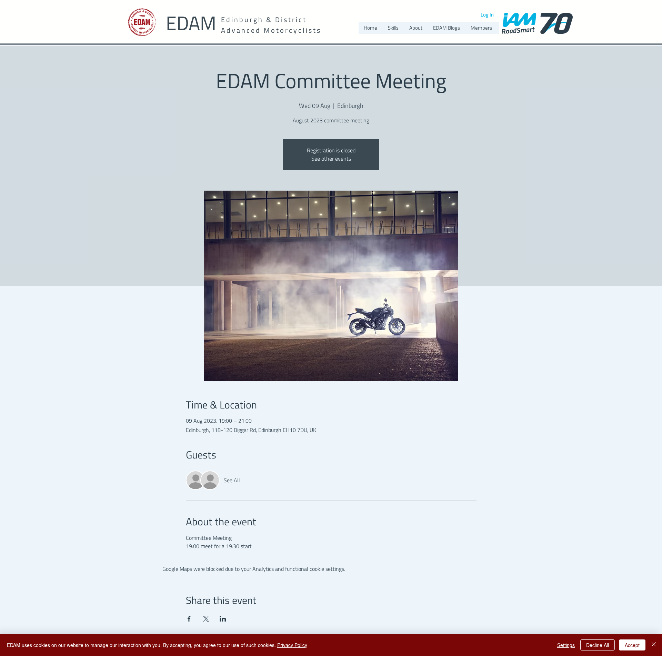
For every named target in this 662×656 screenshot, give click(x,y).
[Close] (654, 644)
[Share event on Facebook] (189, 619)
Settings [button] (566, 645)
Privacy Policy (292, 645)
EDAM (191, 23)
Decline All (597, 645)
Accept (632, 645)
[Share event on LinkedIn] (223, 619)
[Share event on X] (206, 619)
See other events (331, 158)
